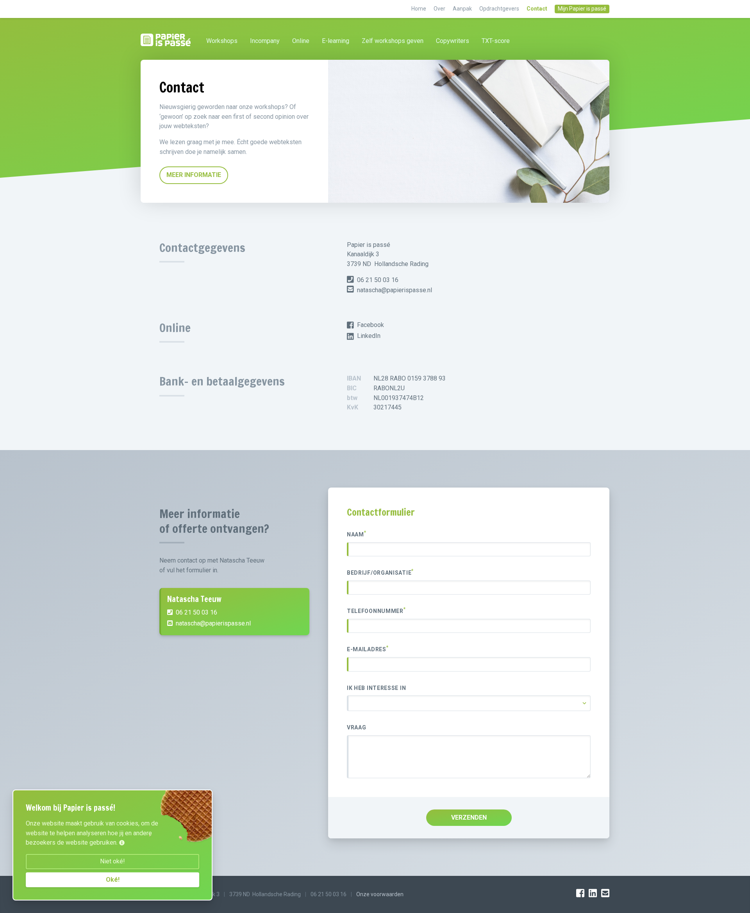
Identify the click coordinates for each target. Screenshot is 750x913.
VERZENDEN (469, 817)
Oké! (113, 879)
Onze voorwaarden (380, 894)
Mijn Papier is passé (582, 8)
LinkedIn (368, 335)
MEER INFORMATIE (193, 175)
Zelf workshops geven (392, 41)
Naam (356, 534)
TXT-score (496, 41)
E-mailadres (367, 648)
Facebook (370, 325)
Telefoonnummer (376, 610)
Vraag (356, 727)
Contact (537, 8)
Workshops (222, 41)
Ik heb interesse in (376, 688)
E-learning (335, 41)
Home (419, 8)
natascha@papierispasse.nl (393, 290)
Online (300, 41)
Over (440, 8)
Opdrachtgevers (499, 8)
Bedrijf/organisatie (380, 572)
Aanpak (463, 8)
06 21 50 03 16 (376, 280)
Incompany (265, 41)
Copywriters (452, 41)
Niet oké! (112, 861)
